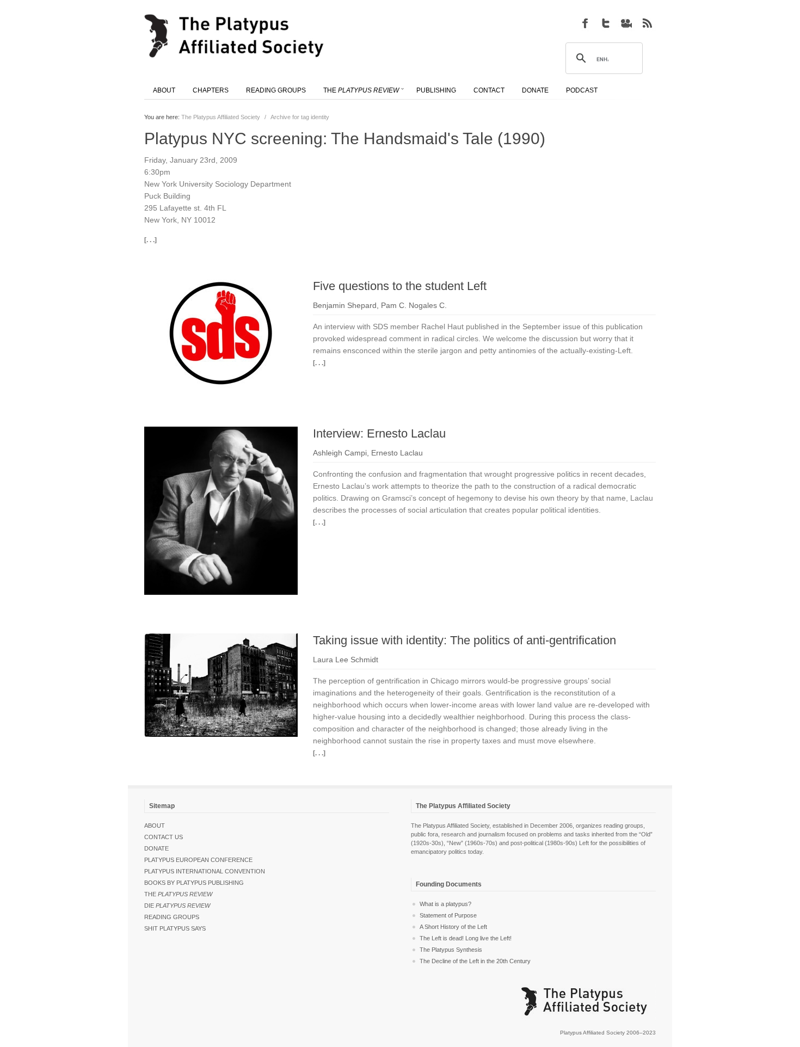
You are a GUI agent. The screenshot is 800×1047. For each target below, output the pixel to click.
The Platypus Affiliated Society (220, 117)
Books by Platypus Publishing (194, 882)
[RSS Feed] (647, 23)
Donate (156, 848)
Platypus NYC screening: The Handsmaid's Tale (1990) (344, 138)
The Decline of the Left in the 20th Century (475, 961)
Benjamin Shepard (345, 305)
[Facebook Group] (585, 23)
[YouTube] (626, 23)
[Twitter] (605, 23)
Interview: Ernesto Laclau (379, 433)
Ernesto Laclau (397, 452)
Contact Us (163, 837)
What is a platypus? (445, 904)
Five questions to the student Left (400, 286)
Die (177, 905)
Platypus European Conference (198, 860)
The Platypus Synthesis (451, 949)
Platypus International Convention (204, 871)
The (178, 894)
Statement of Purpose (448, 915)
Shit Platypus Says (175, 928)
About (154, 825)
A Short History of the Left (453, 926)
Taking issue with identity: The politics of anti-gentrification (464, 640)
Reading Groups (171, 917)
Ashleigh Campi (340, 452)
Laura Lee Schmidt (345, 659)
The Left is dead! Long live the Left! (466, 938)
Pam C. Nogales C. (414, 305)
